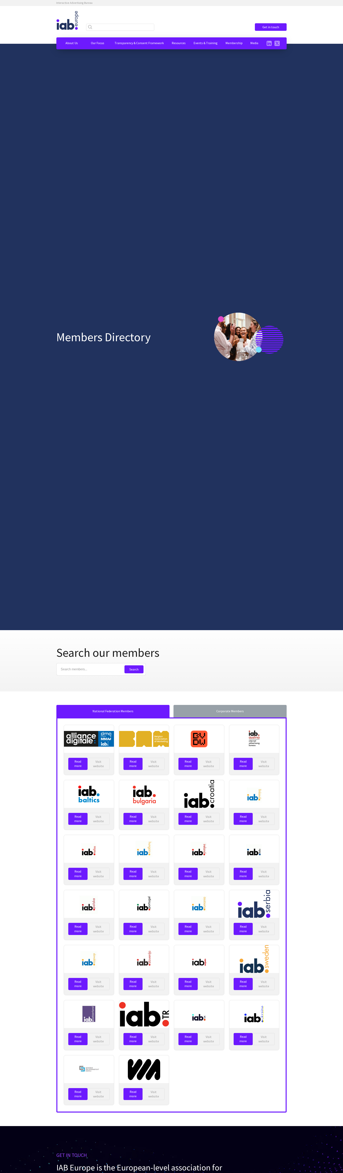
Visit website (98, 764)
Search (134, 669)
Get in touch (270, 27)
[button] (72, 43)
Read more (78, 763)
